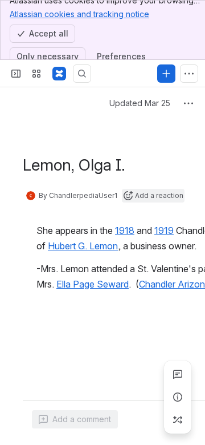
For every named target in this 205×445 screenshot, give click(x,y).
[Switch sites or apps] (36, 73)
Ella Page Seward (92, 284)
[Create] (166, 73)
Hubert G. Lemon (83, 246)
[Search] (82, 73)
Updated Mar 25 (139, 103)
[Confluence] (59, 73)
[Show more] (189, 73)
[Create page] (178, 420)
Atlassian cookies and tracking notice (79, 14)
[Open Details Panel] (178, 397)
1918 (124, 230)
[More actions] (188, 103)
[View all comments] (178, 374)
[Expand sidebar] (16, 73)
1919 (164, 230)
